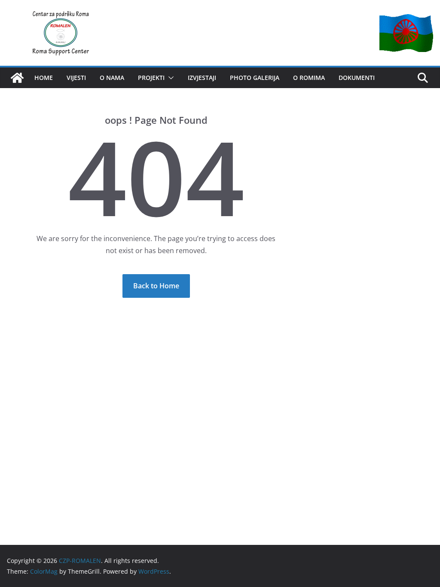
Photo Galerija (254, 77)
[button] (169, 78)
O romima (309, 77)
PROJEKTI (151, 77)
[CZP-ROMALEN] (17, 77)
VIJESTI (76, 77)
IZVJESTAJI (202, 77)
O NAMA (112, 77)
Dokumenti (357, 77)
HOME (43, 77)
